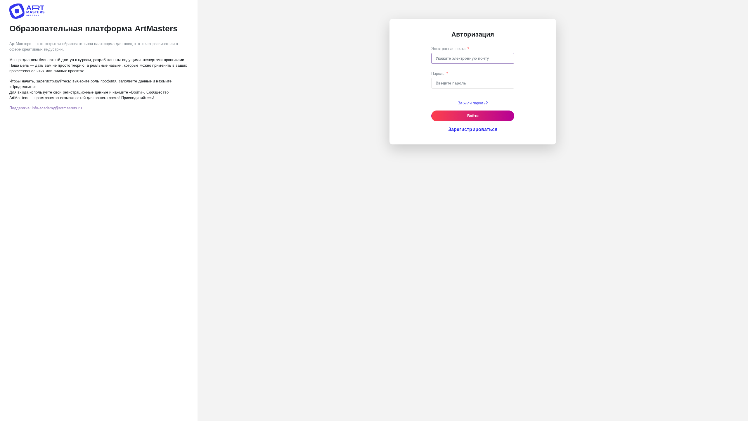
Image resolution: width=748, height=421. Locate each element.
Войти (473, 116)
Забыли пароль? (472, 103)
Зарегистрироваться (473, 129)
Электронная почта (448, 48)
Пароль (438, 73)
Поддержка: (45, 108)
